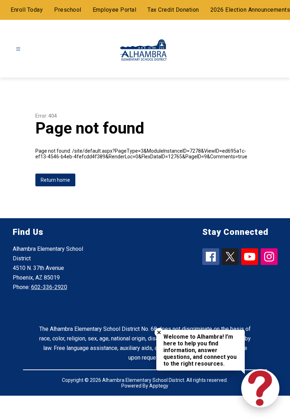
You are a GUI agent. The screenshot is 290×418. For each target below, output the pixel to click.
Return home (55, 180)
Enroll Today (27, 9)
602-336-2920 (49, 287)
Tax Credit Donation (173, 9)
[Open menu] (18, 49)
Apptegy (158, 386)
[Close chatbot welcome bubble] (159, 332)
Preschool (67, 9)
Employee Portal (115, 9)
